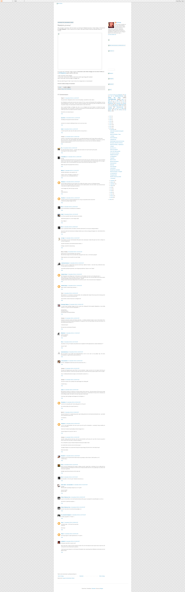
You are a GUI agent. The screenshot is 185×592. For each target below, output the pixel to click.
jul (111, 104)
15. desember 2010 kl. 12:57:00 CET (71, 214)
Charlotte (63, 197)
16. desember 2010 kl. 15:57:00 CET (70, 477)
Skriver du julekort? (114, 149)
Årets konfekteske (113, 137)
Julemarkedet (113, 168)
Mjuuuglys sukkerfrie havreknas (116, 142)
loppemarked (115, 105)
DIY (125, 94)
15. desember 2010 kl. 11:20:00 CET (73, 117)
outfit (122, 108)
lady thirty (63, 117)
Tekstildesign (112, 99)
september (112, 183)
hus (123, 102)
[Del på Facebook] (68, 87)
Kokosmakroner (113, 163)
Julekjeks (112, 146)
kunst (109, 105)
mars (111, 194)
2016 (110, 117)
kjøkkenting (121, 104)
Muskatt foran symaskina (115, 169)
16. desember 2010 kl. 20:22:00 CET (80, 484)
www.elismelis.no (64, 351)
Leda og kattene (64, 360)
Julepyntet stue (113, 139)
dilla (113, 100)
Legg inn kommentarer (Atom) (68, 578)
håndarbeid (110, 103)
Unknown (63, 181)
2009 (110, 199)
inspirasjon (118, 103)
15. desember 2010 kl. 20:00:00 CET (71, 389)
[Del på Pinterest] (69, 87)
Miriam (62, 170)
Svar (62, 113)
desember (112, 129)
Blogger (101, 588)
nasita (62, 389)
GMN (111, 96)
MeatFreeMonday (119, 96)
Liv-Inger (63, 238)
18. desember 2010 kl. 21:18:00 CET (72, 541)
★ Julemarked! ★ (113, 173)
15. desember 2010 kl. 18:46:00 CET (75, 360)
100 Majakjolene (62, 73)
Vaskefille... (112, 132)
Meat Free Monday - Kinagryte (116, 171)
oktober (112, 182)
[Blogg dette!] (65, 87)
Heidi (62, 129)
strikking (120, 109)
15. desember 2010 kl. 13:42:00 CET (72, 238)
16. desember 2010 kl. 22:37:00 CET (78, 514)
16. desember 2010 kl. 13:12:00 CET (71, 464)
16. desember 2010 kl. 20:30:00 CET (78, 497)
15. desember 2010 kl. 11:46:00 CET (72, 136)
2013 (110, 123)
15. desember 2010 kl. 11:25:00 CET (71, 129)
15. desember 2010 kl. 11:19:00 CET (72, 98)
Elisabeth (63, 455)
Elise (62, 341)
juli (111, 187)
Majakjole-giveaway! (114, 154)
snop (115, 109)
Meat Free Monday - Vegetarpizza (116, 144)
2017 (110, 116)
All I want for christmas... (115, 153)
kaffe (115, 104)
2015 (110, 119)
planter (109, 109)
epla (118, 100)
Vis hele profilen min (112, 34)
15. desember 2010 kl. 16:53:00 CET (72, 318)
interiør (124, 103)
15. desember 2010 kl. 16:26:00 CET (76, 304)
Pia (61, 147)
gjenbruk (110, 102)
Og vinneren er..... (113, 147)
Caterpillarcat (64, 156)
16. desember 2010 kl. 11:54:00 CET (72, 437)
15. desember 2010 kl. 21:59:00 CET (71, 412)
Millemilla (63, 333)
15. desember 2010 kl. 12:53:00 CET (72, 197)
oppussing (117, 108)
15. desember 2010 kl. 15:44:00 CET (74, 274)
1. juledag (112, 136)
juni (111, 188)
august (111, 185)
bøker (109, 100)
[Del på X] (67, 87)
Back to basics (113, 159)
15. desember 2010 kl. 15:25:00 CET (76, 263)
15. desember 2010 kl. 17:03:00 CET (72, 333)
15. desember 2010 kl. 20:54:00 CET (73, 402)
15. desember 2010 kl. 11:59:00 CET (74, 156)
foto (123, 100)
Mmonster (112, 164)
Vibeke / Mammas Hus (65, 497)
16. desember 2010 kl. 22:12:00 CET (78, 507)
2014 (110, 121)
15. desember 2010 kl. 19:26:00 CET (72, 379)
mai (111, 190)
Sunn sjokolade (113, 166)
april (111, 192)
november (112, 180)
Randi (62, 533)
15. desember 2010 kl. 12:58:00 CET (70, 226)
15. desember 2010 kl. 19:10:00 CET (72, 368)
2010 (110, 128)
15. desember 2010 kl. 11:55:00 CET (70, 147)
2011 (110, 126)
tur (110, 111)
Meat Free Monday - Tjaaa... (115, 134)
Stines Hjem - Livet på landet (67, 484)
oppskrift (110, 108)
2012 (110, 124)
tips (125, 109)
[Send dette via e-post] (64, 87)
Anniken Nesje (64, 274)
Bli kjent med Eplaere (114, 161)
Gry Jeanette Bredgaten (66, 514)
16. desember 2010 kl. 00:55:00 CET (72, 423)
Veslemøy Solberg (65, 304)
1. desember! (112, 178)
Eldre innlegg (102, 576)
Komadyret (63, 402)
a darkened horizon (65, 263)
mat (122, 105)
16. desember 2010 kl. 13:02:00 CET (72, 455)
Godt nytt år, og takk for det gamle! (116, 131)
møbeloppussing (119, 107)
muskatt (110, 107)
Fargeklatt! (112, 158)
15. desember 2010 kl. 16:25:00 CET (71, 293)
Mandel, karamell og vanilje (115, 176)
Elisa (62, 464)
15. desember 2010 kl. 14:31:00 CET (75, 251)
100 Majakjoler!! (113, 156)
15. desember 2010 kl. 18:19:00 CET (76, 351)
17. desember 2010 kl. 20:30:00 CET (71, 533)
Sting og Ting (114, 97)
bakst (122, 99)
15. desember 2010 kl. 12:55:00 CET (70, 206)
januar (111, 197)
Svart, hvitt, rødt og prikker (115, 151)
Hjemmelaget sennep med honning (117, 141)
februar (111, 195)
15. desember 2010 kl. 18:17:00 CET (71, 341)
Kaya (62, 522)
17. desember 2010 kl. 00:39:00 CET (71, 522)
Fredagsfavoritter (113, 175)
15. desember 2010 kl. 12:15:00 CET (71, 170)
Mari (62, 206)
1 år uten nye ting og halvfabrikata (115, 94)
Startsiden (81, 576)
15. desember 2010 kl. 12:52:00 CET (72, 181)
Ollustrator (94, 588)
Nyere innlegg (61, 576)
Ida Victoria (118, 22)
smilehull (63, 541)
